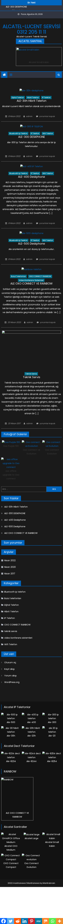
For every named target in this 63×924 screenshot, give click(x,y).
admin (29, 116)
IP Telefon (46, 97)
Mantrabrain (49, 883)
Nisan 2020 (10, 567)
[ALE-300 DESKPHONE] (31, 127)
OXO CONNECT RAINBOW (40, 276)
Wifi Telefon (48, 133)
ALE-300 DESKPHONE (31, 137)
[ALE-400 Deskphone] (31, 167)
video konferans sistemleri (31, 280)
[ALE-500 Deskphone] (31, 233)
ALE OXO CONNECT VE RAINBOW (31, 283)
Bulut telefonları (18, 276)
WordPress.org (11, 682)
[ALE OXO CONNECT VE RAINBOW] (31, 269)
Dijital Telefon (18, 97)
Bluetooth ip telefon (18, 133)
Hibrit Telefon (33, 97)
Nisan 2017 (9, 573)
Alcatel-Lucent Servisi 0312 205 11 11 (31, 29)
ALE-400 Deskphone (16, 9)
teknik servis (31, 373)
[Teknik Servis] (31, 350)
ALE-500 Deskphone (31, 243)
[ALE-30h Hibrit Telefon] (31, 91)
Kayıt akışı (9, 669)
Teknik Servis (31, 377)
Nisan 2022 (10, 560)
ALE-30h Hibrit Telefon (31, 101)
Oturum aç (10, 662)
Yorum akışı (10, 675)
